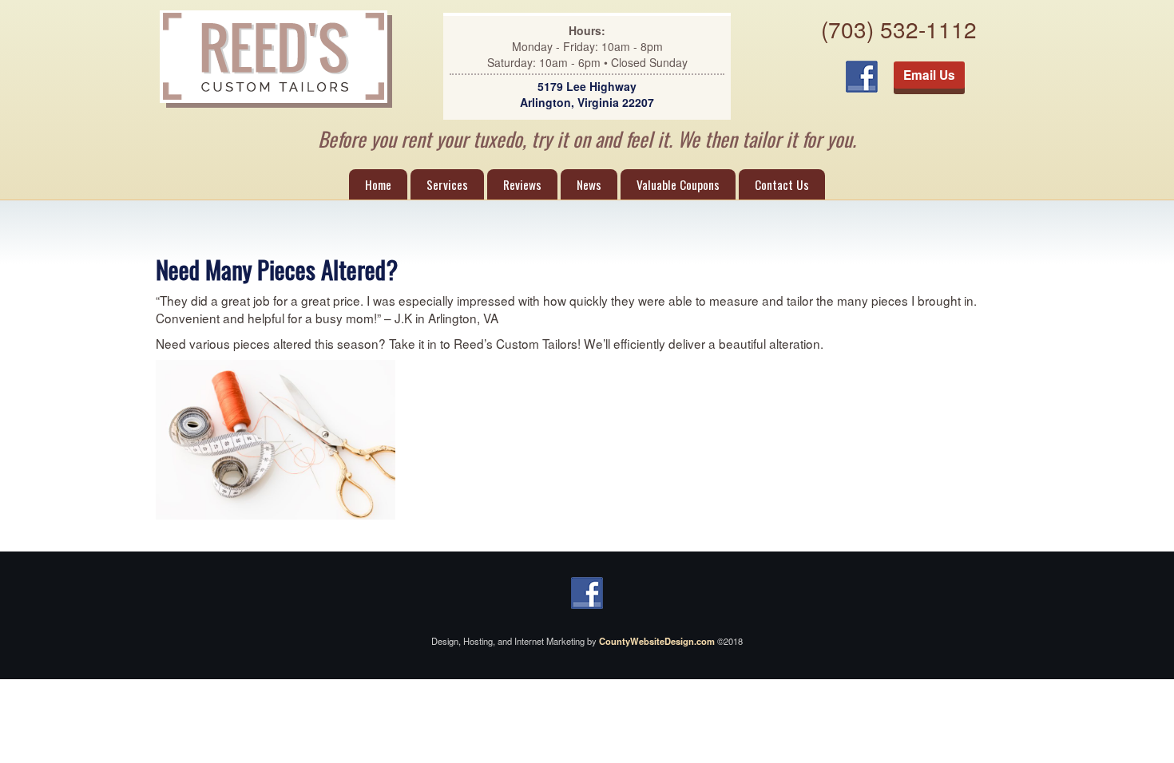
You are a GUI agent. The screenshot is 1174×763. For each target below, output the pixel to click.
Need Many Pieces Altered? (277, 269)
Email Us (929, 75)
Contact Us (782, 184)
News (589, 184)
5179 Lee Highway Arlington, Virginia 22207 (587, 94)
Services (447, 184)
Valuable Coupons (678, 184)
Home (378, 184)
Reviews (522, 184)
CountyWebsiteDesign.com (657, 641)
